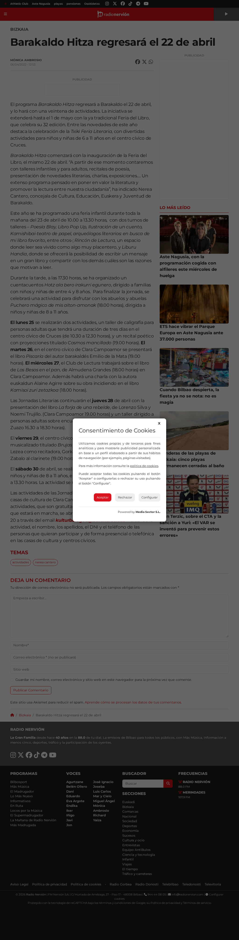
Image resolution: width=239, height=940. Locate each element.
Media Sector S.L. (148, 512)
